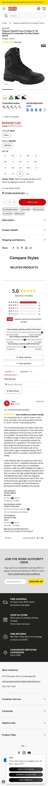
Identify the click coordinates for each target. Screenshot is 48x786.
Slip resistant (38, 209)
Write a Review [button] (25, 357)
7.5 (20, 162)
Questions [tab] (24, 371)
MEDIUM (7, 145)
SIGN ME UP (36, 581)
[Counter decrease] (4, 202)
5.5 (28, 155)
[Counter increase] (14, 202)
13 (10, 23)
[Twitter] (18, 248)
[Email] (31, 248)
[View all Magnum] (43, 45)
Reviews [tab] (8, 371)
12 (5, 174)
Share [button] (9, 538)
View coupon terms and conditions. (24, 574)
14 (20, 174)
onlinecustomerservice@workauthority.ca (21, 681)
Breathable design (10, 209)
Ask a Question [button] (25, 363)
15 (27, 174)
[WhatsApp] (26, 248)
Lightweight (25, 209)
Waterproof (19, 213)
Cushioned (7, 213)
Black (6, 135)
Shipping (4, 126)
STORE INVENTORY (15, 193)
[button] (24, 16)
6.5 (5, 162)
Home (4, 23)
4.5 (13, 155)
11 (36, 168)
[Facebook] (13, 248)
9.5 (13, 168)
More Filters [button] (14, 391)
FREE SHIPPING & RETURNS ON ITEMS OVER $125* (23, 2)
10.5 (28, 168)
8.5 (35, 162)
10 (21, 168)
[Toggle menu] (4, 9)
